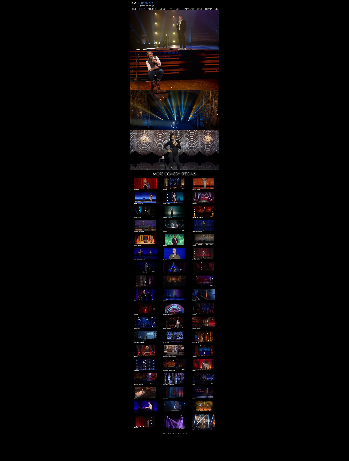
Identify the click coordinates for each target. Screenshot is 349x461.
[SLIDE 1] (172, 47)
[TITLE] (170, 47)
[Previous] (132, 30)
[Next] (216, 30)
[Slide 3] (174, 47)
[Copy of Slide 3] (176, 47)
